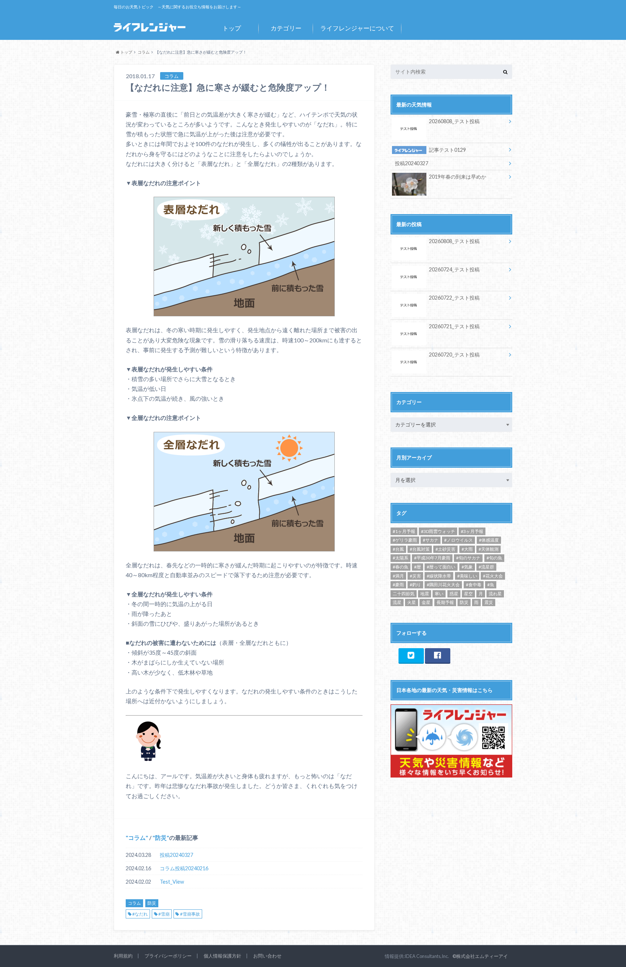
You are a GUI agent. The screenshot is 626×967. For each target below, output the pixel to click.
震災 (488, 602)
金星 (426, 602)
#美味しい (467, 576)
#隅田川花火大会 (443, 584)
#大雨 (467, 549)
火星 (411, 602)
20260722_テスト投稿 (454, 298)
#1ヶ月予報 (404, 531)
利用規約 (123, 956)
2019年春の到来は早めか (457, 177)
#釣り (415, 584)
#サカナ (430, 540)
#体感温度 (489, 540)
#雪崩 (164, 914)
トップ (231, 28)
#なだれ (140, 914)
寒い (439, 593)
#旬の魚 (494, 557)
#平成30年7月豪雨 (432, 557)
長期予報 (445, 602)
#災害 (415, 576)
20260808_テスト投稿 (454, 121)
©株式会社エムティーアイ (480, 956)
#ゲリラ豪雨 (405, 540)
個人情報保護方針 (222, 956)
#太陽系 (400, 557)
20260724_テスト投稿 (454, 269)
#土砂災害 (445, 549)
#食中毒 (473, 584)
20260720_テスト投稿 (454, 354)
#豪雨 (398, 584)
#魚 (490, 584)
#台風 (398, 549)
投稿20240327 (176, 855)
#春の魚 (400, 567)
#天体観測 (488, 549)
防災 (161, 837)
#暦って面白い (441, 567)
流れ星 (495, 593)
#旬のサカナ (468, 557)
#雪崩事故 (190, 914)
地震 (424, 593)
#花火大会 (493, 576)
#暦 (417, 567)
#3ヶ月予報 (472, 531)
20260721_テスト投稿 (454, 326)
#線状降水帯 (439, 576)
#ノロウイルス (458, 540)
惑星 (454, 593)
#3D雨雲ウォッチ (438, 531)
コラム (137, 837)
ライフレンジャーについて (357, 28)
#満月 (398, 576)
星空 (468, 593)
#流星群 (486, 567)
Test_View (172, 882)
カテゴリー (286, 28)
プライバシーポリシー (168, 956)
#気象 (467, 567)
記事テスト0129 (447, 150)
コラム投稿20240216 (184, 868)
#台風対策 (420, 549)
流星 (397, 602)
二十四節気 (403, 593)
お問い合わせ (267, 956)
